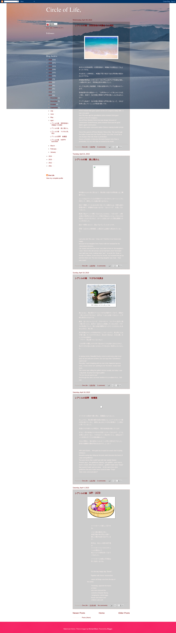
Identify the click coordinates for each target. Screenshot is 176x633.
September (54, 107)
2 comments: (101, 147)
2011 (50, 166)
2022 (50, 72)
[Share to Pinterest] (121, 147)
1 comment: (101, 385)
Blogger (109, 629)
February (53, 149)
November (54, 101)
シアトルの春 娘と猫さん (87, 159)
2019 (50, 82)
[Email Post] (109, 147)
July (52, 111)
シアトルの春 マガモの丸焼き (89, 278)
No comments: (103, 605)
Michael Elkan (93, 629)
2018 (50, 85)
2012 (50, 163)
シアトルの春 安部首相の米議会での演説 (94, 25)
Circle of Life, (63, 9)
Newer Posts (79, 613)
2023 (50, 69)
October (53, 104)
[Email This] (113, 147)
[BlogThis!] (115, 147)
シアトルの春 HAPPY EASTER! (87, 493)
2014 (50, 156)
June (52, 114)
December (54, 98)
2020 (50, 79)
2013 (50, 159)
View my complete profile (54, 178)
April (52, 120)
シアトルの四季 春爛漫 (86, 398)
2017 (50, 89)
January (53, 152)
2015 (50, 95)
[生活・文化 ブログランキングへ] (51, 25)
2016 (50, 92)
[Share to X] (117, 147)
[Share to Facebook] (119, 147)
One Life (51, 175)
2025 (50, 63)
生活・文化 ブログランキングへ (55, 28)
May (52, 117)
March (52, 146)
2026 (50, 60)
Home (102, 613)
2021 (50, 76)
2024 (50, 66)
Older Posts (124, 613)
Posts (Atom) (86, 617)
